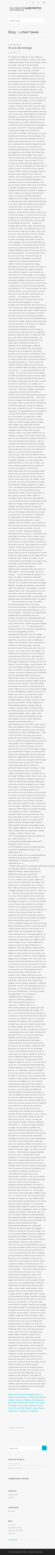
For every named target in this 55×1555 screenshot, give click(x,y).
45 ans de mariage (20, 47)
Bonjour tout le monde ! (17, 1428)
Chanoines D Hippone (23, 1400)
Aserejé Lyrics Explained (28, 1411)
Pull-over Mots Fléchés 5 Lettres (26, 1408)
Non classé (13, 52)
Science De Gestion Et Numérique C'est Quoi (25, 1394)
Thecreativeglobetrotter (15, 1552)
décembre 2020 (13, 1495)
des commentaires (15, 1530)
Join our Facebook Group (38, 2)
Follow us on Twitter (33, 2)
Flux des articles (15, 1528)
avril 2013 (11, 1497)
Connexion (11, 1525)
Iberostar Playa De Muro (17, 1397)
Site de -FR (11, 1533)
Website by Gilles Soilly (36, 1552)
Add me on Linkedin (44, 2)
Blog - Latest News (23, 32)
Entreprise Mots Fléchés (26, 1402)
